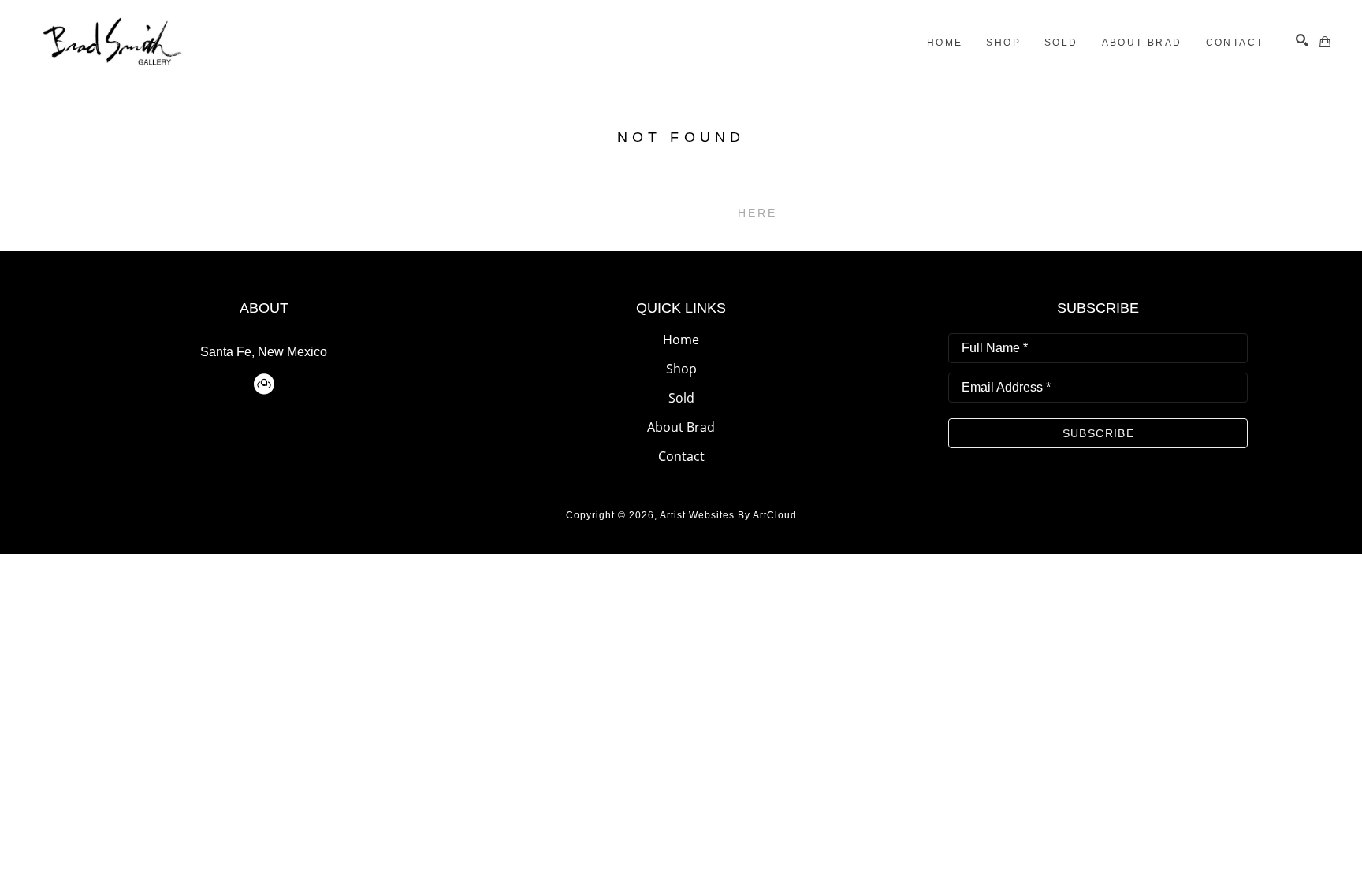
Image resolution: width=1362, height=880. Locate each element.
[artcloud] (264, 384)
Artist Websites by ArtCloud (728, 515)
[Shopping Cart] (1324, 41)
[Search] (1302, 40)
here (758, 212)
